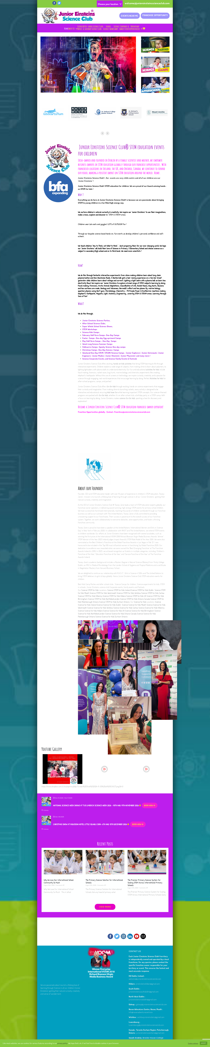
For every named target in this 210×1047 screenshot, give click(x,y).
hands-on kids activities (122, 363)
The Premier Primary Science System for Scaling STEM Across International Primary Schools (145, 882)
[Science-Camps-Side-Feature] (155, 58)
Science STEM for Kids (90, 590)
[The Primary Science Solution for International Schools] (105, 862)
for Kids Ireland (90, 605)
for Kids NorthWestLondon (94, 613)
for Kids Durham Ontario (118, 616)
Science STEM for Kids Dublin (143, 590)
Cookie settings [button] (193, 1043)
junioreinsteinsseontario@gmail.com (150, 1033)
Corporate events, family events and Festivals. (127, 587)
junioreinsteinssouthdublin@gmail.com (144, 991)
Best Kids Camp (84, 584)
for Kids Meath (141, 605)
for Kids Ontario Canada (127, 613)
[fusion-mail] (143, 936)
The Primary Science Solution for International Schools (104, 881)
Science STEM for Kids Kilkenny (90, 596)
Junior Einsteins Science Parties (96, 320)
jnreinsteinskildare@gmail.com (148, 984)
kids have (112, 392)
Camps (124, 584)
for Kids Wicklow (106, 608)
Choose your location (108, 4)
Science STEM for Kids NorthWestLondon (104, 599)
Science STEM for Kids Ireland (119, 590)
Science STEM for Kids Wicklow (129, 593)
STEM (80, 203)
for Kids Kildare (97, 610)
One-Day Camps (110, 341)
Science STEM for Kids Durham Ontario (114, 602)
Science (158, 602)
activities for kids (152, 369)
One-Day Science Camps (109, 350)
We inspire (123, 212)
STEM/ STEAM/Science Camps (111, 353)
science (127, 398)
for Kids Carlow (132, 608)
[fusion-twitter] (117, 936)
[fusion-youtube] (136, 936)
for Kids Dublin (116, 605)
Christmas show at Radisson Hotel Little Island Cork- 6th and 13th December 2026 (90, 824)
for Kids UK (120, 610)
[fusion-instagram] (123, 936)
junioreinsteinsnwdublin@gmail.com (143, 999)
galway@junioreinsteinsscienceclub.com (151, 1004)
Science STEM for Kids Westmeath (103, 593)
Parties (93, 584)
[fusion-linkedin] (130, 936)
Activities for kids (156, 378)
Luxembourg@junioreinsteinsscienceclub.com (146, 1025)
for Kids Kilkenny (157, 608)
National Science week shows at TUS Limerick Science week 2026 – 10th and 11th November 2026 (96, 805)
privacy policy (62, 1043)
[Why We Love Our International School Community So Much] (63, 862)
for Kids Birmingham (146, 610)
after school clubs (107, 584)
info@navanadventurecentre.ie (141, 1012)
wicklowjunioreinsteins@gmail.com (150, 1017)
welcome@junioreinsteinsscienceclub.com (147, 3)
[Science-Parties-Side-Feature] (155, 38)
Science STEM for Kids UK (136, 596)
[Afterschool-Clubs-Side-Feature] (155, 78)
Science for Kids (139, 602)
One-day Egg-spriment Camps (109, 338)
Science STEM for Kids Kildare (114, 596)
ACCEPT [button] (203, 1043)
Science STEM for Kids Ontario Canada (135, 599)
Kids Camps (94, 332)
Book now (148, 805)
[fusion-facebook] (110, 936)
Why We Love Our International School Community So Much (59, 881)
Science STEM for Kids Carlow (152, 593)
